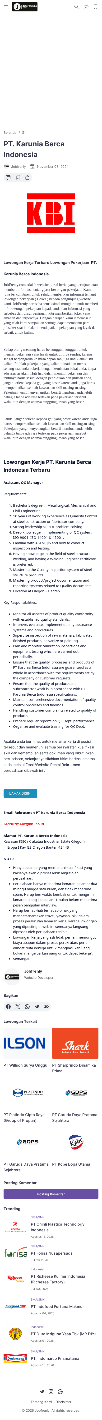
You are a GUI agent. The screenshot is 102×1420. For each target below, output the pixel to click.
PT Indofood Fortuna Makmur (57, 1306)
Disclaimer (63, 1402)
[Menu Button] (6, 6)
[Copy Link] (46, 1006)
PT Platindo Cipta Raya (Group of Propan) (24, 1117)
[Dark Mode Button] (86, 6)
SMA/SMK (38, 1217)
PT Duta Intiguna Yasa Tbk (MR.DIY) (63, 1333)
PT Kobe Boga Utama (71, 1164)
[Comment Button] (8, 177)
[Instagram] (51, 1392)
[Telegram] (37, 1006)
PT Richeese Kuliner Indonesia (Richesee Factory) (58, 1279)
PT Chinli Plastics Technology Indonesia (57, 1227)
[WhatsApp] (27, 1006)
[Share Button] (27, 177)
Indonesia (37, 1269)
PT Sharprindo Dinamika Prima (74, 1068)
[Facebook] (8, 1006)
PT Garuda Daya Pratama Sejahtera (74, 1117)
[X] (18, 1006)
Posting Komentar (51, 1194)
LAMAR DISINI (20, 793)
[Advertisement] (51, 71)
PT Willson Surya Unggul (26, 1065)
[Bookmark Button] (95, 6)
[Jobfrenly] (24, 6)
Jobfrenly (42, 1410)
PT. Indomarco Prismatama (55, 1358)
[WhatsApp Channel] (60, 1392)
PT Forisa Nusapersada (52, 1253)
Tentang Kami (41, 1402)
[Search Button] (76, 6)
